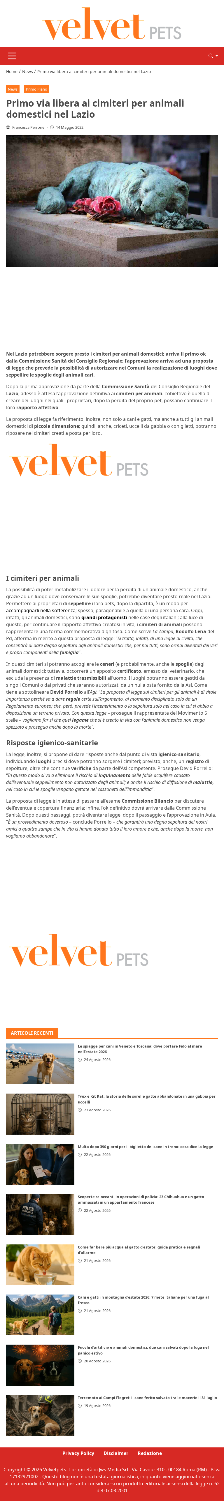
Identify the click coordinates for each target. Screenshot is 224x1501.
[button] (213, 55)
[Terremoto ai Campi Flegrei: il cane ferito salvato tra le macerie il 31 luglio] (40, 1415)
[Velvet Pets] (112, 23)
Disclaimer (116, 1453)
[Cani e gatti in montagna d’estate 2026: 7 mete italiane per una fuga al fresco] (40, 1315)
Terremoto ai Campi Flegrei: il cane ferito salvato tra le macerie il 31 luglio (147, 1397)
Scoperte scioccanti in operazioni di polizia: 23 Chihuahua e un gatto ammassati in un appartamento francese (141, 1199)
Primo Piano (36, 89)
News (13, 89)
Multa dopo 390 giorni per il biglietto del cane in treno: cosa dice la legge (145, 1146)
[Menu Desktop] (12, 56)
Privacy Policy (78, 1453)
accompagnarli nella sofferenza (41, 610)
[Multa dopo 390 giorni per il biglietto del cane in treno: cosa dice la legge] (40, 1164)
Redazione (150, 1453)
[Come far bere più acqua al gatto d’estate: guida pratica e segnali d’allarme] (40, 1264)
